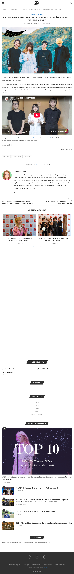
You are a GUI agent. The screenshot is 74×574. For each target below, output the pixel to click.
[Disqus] (37, 274)
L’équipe (26, 565)
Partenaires (36, 565)
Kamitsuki (27, 156)
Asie (36, 411)
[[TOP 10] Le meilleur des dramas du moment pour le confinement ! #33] (8, 526)
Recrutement (47, 565)
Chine (37, 408)
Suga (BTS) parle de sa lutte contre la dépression (35, 511)
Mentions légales (14, 565)
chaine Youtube (47, 138)
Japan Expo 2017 (17, 156)
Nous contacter (60, 565)
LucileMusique (35, 23)
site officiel (32, 138)
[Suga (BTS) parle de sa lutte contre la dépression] (8, 514)
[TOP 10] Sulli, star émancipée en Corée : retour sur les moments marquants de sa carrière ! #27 (37, 478)
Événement (13, 9)
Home (4, 9)
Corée (37, 402)
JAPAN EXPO (6, 156)
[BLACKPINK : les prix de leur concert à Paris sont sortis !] (8, 491)
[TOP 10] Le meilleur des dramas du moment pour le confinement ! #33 (44, 523)
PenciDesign (45, 567)
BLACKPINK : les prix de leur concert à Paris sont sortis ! (37, 488)
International (37, 414)
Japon (41, 14)
